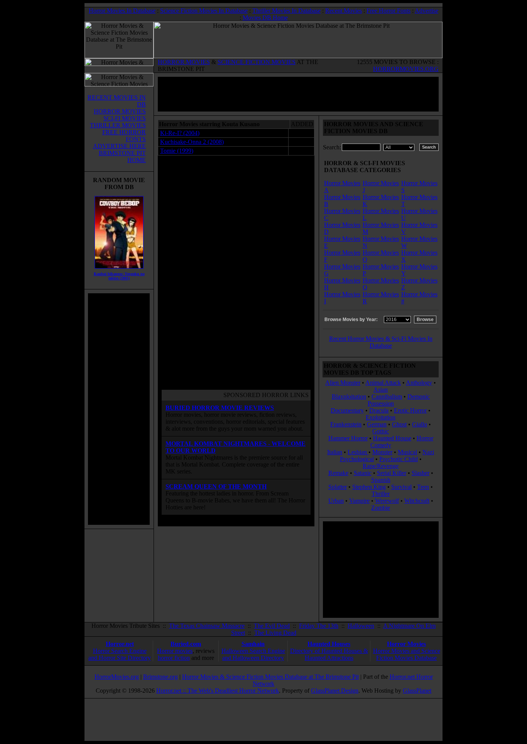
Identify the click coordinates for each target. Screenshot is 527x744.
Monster (382, 452)
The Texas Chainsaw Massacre (207, 625)
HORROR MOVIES (184, 62)
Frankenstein (345, 424)
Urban (336, 500)
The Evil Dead (272, 625)
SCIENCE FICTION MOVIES (257, 62)
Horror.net (120, 644)
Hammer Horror (348, 438)
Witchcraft (416, 500)
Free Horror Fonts (388, 10)
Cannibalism (387, 396)
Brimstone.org (160, 676)
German (377, 424)
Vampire (359, 500)
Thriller (381, 493)
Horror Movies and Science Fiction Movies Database (406, 654)
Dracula (378, 410)
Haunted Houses (328, 644)
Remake (338, 473)
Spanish (380, 480)
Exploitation (380, 417)
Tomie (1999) (176, 150)
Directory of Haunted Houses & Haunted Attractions (329, 654)
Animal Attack (383, 382)
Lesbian (358, 452)
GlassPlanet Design (334, 690)
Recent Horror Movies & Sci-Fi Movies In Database (380, 342)
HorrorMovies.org (117, 676)
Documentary (347, 410)
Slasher (420, 473)
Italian (334, 452)
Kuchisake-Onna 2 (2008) (192, 142)
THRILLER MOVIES (118, 125)
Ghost (399, 424)
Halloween (361, 625)
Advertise (426, 10)
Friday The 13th (318, 625)
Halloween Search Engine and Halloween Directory (253, 654)
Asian (380, 389)
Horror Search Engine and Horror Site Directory (119, 654)
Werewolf (387, 500)
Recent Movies (343, 10)
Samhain (253, 644)
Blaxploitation (349, 396)
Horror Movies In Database (122, 10)
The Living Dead (275, 632)
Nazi (428, 452)
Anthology (419, 382)
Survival (401, 487)
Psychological (357, 459)
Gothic (380, 431)
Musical (407, 452)
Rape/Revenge (381, 466)
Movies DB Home (265, 17)
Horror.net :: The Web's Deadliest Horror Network (217, 690)
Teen (423, 487)
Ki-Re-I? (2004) (179, 133)
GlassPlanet (417, 690)
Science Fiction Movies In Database (204, 10)
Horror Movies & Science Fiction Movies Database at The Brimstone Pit (270, 676)
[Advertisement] (119, 409)
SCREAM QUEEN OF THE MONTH (216, 486)
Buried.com (186, 644)
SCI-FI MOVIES (124, 118)
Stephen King (369, 487)
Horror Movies (406, 644)
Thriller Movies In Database (286, 10)
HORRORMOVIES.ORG (406, 69)
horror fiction (174, 657)
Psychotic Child (398, 459)
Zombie (380, 507)
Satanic (363, 473)
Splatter (337, 487)
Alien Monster (342, 382)
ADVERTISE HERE (119, 146)
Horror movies (175, 651)
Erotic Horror (410, 410)
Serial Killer (391, 473)
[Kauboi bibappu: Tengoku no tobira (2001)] (119, 270)
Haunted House (392, 438)
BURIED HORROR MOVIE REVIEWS (220, 407)
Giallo (419, 424)
